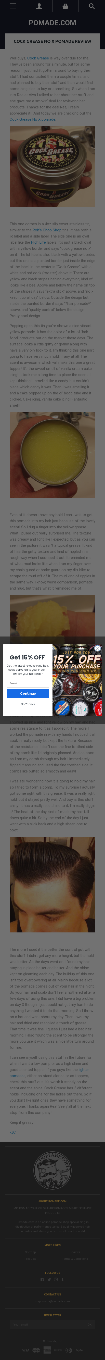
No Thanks (28, 704)
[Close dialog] (97, 648)
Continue (28, 693)
